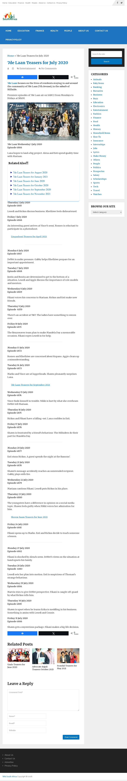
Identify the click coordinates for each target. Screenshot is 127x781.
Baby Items (98, 83)
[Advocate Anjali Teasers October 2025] (43, 656)
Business (97, 94)
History (97, 129)
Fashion (97, 114)
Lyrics (96, 152)
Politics (97, 167)
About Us (42, 3)
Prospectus (98, 171)
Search (106, 61)
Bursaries (98, 91)
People (34, 3)
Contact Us (51, 3)
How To (97, 137)
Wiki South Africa (9, 777)
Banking (97, 87)
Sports (96, 182)
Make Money (99, 156)
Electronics (99, 106)
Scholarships (100, 179)
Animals (97, 79)
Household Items (101, 133)
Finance (21, 3)
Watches (97, 194)
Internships (99, 144)
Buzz (95, 98)
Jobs (95, 148)
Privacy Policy (61, 3)
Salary (96, 175)
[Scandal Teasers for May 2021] (68, 655)
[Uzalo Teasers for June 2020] (18, 655)
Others (96, 160)
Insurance (98, 140)
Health (28, 3)
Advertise (9, 762)
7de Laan (12, 83)
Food (95, 121)
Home (4, 3)
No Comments (49, 68)
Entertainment (28, 68)
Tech (95, 186)
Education (12, 3)
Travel (96, 190)
